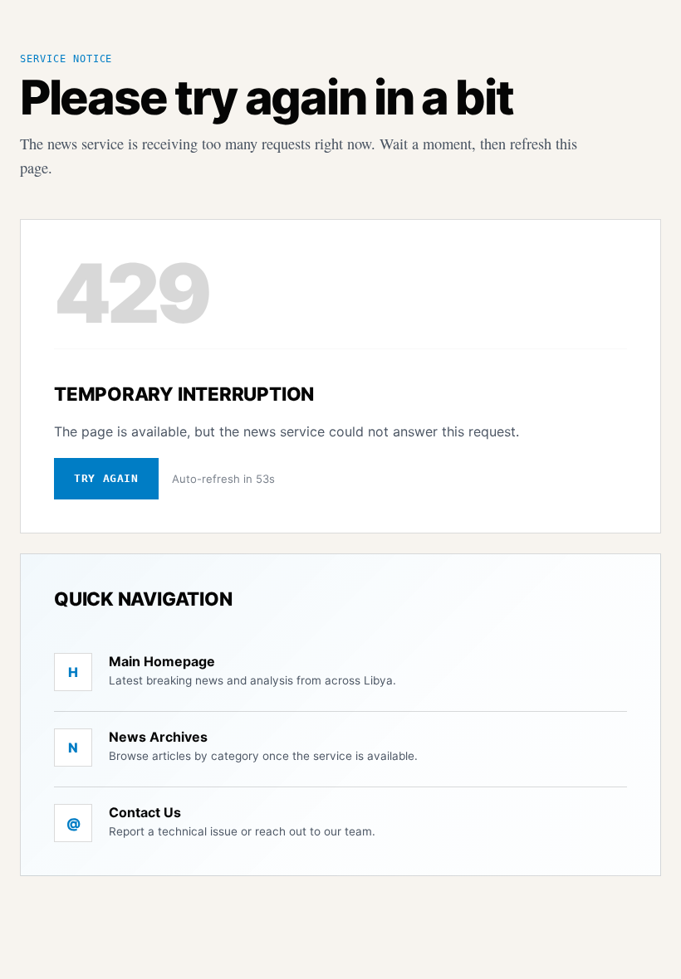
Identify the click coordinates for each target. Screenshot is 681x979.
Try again (106, 478)
